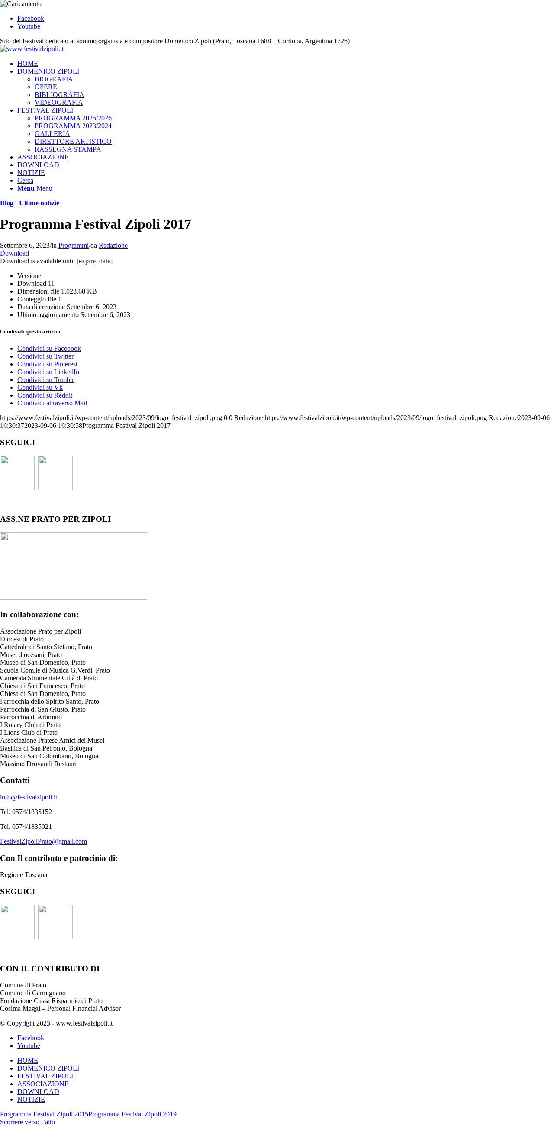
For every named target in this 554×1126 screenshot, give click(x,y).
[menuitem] (285, 64)
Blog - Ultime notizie (29, 203)
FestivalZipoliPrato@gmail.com (43, 841)
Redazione (113, 245)
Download (14, 253)
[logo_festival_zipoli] (32, 48)
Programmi (73, 245)
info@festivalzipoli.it (28, 797)
